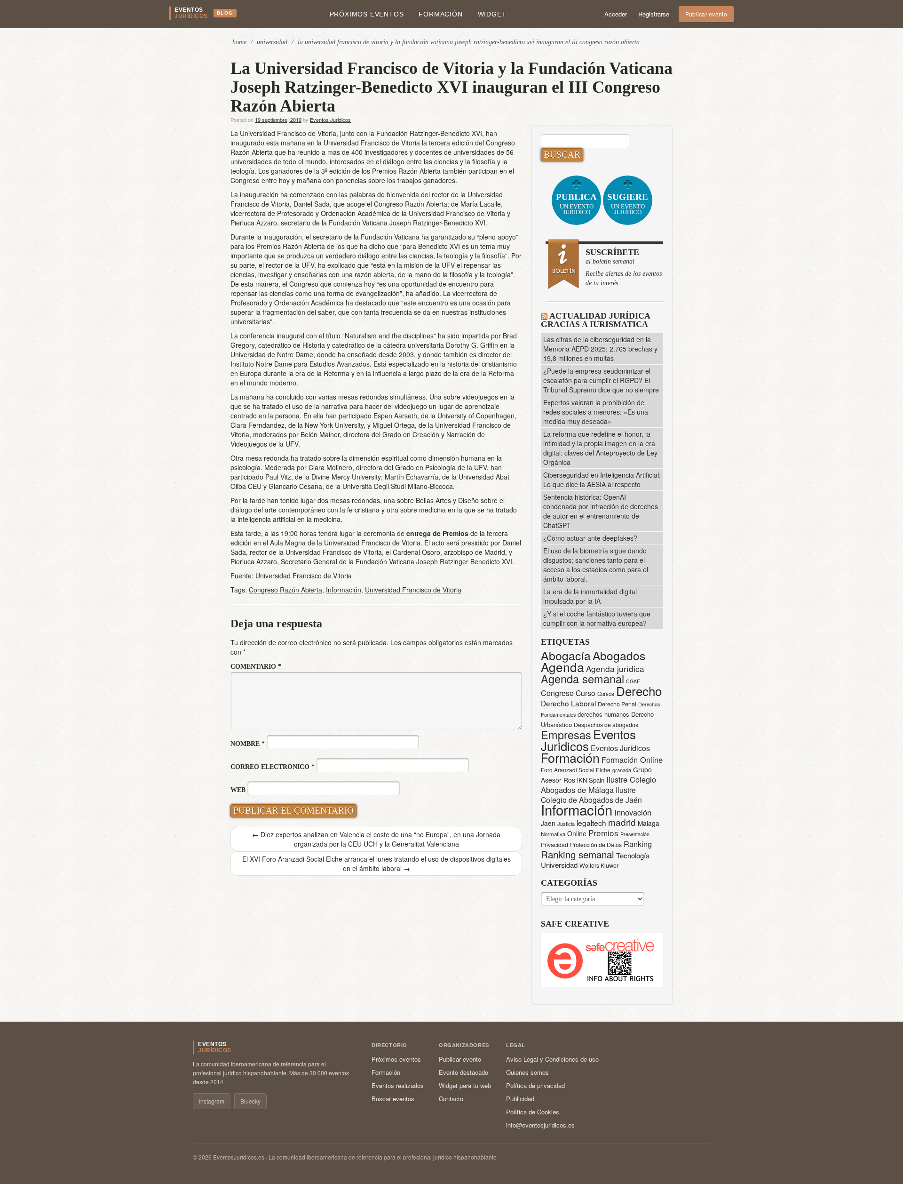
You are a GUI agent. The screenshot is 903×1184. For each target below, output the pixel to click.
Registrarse (653, 13)
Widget (492, 14)
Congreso (557, 693)
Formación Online (632, 759)
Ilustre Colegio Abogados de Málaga (598, 784)
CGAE (633, 681)
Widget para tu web (465, 1085)
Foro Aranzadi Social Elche (575, 770)
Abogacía (566, 655)
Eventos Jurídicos (620, 748)
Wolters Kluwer (598, 865)
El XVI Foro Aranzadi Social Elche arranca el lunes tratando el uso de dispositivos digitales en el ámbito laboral (376, 863)
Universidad (272, 42)
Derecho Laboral (568, 703)
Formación (440, 14)
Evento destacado (463, 1072)
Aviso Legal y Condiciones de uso (552, 1059)
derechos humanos (603, 714)
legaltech (591, 822)
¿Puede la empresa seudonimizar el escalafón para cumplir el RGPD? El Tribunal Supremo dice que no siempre (601, 380)
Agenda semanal (582, 679)
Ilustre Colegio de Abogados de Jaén (591, 794)
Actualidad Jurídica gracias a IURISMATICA (595, 320)
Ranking (638, 843)
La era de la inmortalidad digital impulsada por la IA (590, 596)
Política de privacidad (535, 1085)
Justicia (566, 823)
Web (238, 789)
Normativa (553, 834)
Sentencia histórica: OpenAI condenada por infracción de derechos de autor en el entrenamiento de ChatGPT (600, 511)
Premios (603, 833)
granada (621, 770)
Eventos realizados (398, 1085)
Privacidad (554, 844)
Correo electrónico (272, 766)
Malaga (648, 823)
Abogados (619, 655)
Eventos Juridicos (330, 119)
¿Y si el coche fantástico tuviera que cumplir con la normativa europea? (596, 618)
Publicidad (520, 1098)
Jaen (548, 823)
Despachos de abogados (606, 724)
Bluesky (250, 1101)
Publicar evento (706, 14)
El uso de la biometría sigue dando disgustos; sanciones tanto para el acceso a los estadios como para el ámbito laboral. (595, 565)
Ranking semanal (577, 854)
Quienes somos (527, 1072)
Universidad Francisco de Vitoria (413, 589)
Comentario (255, 666)
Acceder (615, 13)
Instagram (211, 1101)
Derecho (639, 690)
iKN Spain (590, 780)
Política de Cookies (532, 1111)
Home (239, 42)
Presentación (635, 834)
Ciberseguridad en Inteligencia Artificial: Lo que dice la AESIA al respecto (602, 479)
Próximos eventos (367, 14)
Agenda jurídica (615, 668)
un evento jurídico (576, 204)
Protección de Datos (596, 844)
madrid (622, 822)
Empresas (566, 735)
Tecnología (633, 855)
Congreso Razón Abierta (285, 589)
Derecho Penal (617, 704)
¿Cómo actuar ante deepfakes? (590, 538)
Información (343, 589)
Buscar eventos (393, 1098)
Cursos (605, 693)
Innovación (632, 812)
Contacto (451, 1098)
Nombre (247, 743)
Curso (585, 693)
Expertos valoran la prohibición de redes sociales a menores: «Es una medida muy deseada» (595, 412)
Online (576, 833)
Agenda (562, 666)
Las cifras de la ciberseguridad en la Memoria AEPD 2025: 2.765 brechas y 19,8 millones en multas (600, 349)
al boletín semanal (624, 267)
